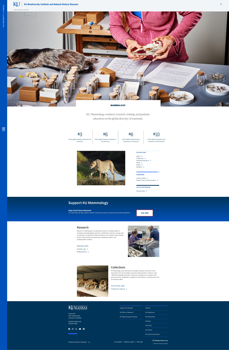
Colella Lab (81, 249)
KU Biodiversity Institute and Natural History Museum (51, 4)
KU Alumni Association (152, 334)
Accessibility (118, 342)
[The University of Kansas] (77, 309)
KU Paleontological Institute (128, 317)
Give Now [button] (144, 213)
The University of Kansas (162, 343)
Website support (129, 342)
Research (139, 167)
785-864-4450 (72, 324)
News (138, 163)
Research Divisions (23, 9)
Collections (140, 158)
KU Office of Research (126, 312)
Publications (82, 252)
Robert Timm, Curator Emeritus (146, 180)
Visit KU (147, 308)
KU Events (148, 325)
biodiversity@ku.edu (74, 321)
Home (15, 9)
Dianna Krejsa (140, 191)
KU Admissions (150, 312)
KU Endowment (150, 317)
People (138, 165)
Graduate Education (142, 160)
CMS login (140, 342)
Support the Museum (126, 308)
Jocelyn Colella (141, 178)
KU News (148, 321)
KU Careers (148, 330)
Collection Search (118, 289)
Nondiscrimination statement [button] (78, 342)
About (138, 156)
